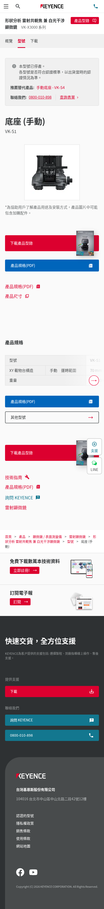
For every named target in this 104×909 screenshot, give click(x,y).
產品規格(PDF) (19, 286)
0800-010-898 (21, 735)
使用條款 (23, 838)
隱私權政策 (25, 823)
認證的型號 (25, 815)
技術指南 (13, 477)
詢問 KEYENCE (19, 497)
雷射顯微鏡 (16, 507)
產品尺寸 (13, 296)
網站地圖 (23, 845)
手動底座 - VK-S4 (50, 87)
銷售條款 (23, 830)
